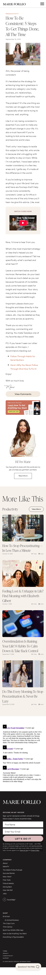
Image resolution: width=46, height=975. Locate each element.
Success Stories (9, 873)
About (5, 863)
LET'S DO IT (23, 838)
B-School (6, 916)
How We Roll (8, 890)
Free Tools (6, 880)
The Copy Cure (9, 923)
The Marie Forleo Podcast (12, 870)
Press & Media (8, 883)
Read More (23, 475)
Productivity (12, 14)
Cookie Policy (8, 955)
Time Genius (7, 926)
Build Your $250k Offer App (13, 930)
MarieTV (6, 866)
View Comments (23, 393)
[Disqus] (22, 753)
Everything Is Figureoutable (13, 937)
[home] (16, 4)
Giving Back (7, 886)
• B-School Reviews (11, 920)
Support (6, 958)
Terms (5, 951)
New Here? (7, 876)
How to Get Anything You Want (15, 933)
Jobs (5, 893)
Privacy (5, 953)
